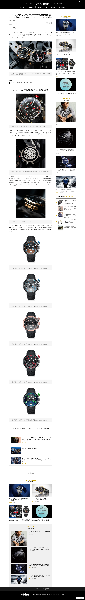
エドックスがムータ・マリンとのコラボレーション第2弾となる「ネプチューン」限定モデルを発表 (65, 171)
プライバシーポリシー (51, 594)
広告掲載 (57, 594)
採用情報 (62, 594)
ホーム (10, 20)
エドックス (12, 27)
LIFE (46, 7)
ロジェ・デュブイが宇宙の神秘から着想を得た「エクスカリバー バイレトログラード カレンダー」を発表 (19, 499)
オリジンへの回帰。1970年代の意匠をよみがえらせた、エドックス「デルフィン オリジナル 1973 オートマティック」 (39, 549)
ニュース (15, 23)
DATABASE (62, 7)
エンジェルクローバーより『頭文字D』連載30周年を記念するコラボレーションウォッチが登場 (65, 73)
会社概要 (33, 594)
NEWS (39, 7)
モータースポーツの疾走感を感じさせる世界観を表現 (21, 82)
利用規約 (44, 594)
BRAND (53, 7)
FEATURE (31, 7)
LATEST (22, 7)
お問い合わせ (38, 594)
